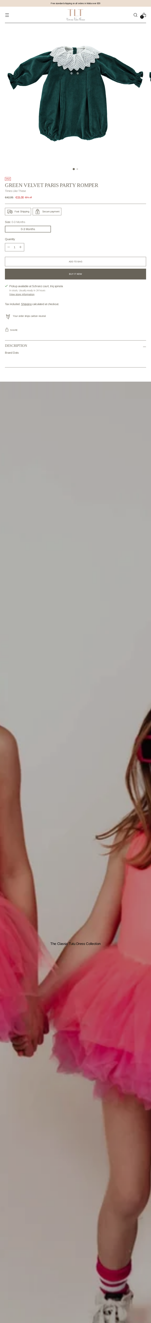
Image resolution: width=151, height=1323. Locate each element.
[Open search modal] (136, 15)
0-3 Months (28, 229)
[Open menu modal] (7, 15)
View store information (21, 294)
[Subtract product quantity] (20, 247)
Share (14, 330)
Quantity (10, 239)
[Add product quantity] (8, 247)
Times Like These (15, 190)
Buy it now (75, 274)
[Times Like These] (75, 14)
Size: (15, 222)
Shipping (26, 304)
